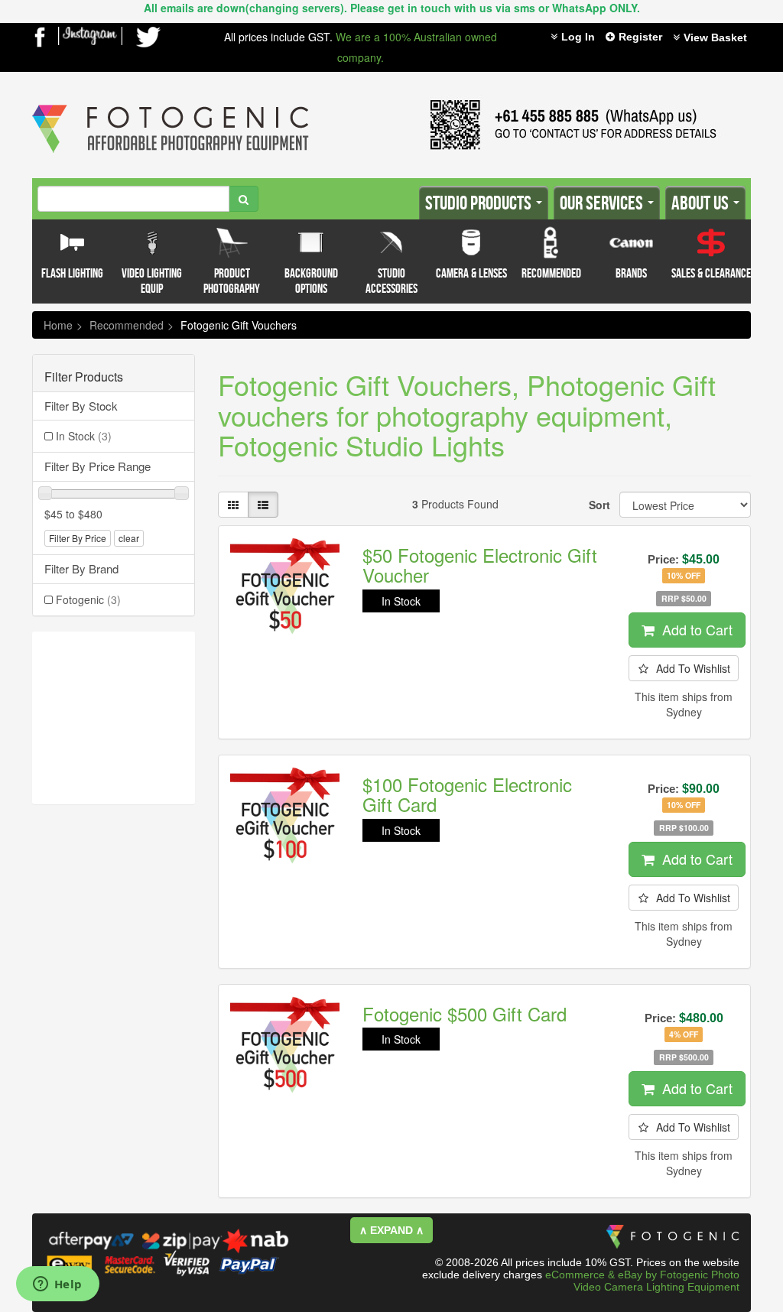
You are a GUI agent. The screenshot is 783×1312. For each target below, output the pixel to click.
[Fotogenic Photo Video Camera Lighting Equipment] (170, 104)
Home (58, 325)
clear (129, 537)
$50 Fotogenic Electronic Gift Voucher (479, 564)
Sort (598, 504)
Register (640, 37)
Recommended (126, 325)
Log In (578, 37)
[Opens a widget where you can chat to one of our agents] (57, 1285)
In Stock (84, 435)
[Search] (243, 199)
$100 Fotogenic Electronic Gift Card (467, 794)
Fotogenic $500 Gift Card (464, 1013)
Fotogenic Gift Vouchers (238, 325)
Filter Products (83, 377)
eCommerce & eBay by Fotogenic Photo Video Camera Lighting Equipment (642, 1280)
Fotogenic (88, 599)
